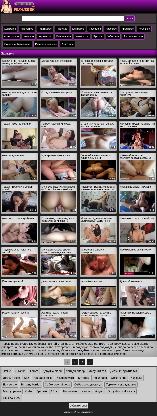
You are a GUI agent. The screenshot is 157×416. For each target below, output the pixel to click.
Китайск (83, 377)
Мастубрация (12, 391)
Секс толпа (118, 377)
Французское (11, 36)
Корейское (95, 28)
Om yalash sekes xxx (121, 391)
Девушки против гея (123, 371)
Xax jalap (136, 377)
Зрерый (41, 391)
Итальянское (63, 36)
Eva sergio (10, 384)
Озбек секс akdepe (57, 384)
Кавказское (82, 36)
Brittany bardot (31, 384)
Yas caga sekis (42, 377)
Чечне (7, 371)
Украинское (45, 36)
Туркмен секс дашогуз (121, 384)
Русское (98, 36)
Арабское (111, 28)
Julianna (20, 371)
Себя (28, 391)
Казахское (10, 28)
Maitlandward (65, 377)
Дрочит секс (11, 377)
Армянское (128, 28)
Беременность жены (77, 391)
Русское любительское (17, 44)
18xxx (55, 391)
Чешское (29, 36)
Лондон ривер (75, 371)
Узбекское (113, 36)
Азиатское (68, 44)
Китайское (78, 28)
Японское (62, 28)
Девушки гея (97, 371)
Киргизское (27, 28)
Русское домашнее (46, 44)
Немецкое (144, 28)
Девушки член (52, 371)
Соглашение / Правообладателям (78, 412)
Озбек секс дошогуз (88, 384)
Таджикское (45, 28)
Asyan (99, 391)
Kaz (26, 377)
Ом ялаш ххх (11, 398)
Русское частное (133, 36)
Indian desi (100, 377)
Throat (34, 371)
